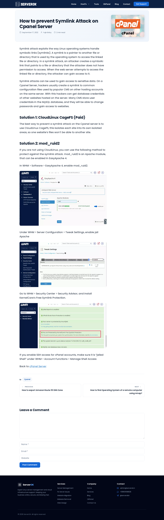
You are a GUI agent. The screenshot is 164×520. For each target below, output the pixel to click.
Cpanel (27, 379)
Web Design (62, 503)
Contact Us (91, 503)
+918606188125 (125, 492)
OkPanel (106, 4)
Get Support (141, 4)
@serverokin (125, 495)
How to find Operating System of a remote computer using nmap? (116, 392)
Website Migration (64, 495)
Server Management (65, 488)
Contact (126, 4)
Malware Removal (64, 499)
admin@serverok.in (127, 488)
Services (90, 492)
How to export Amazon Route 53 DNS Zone (42, 390)
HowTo (84, 4)
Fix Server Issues (63, 492)
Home (73, 4)
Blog (117, 4)
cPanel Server (37, 366)
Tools (96, 4)
